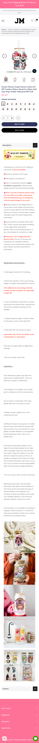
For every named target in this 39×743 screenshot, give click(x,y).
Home (4, 30)
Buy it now (19, 130)
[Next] (34, 56)
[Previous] (4, 56)
